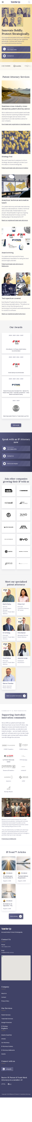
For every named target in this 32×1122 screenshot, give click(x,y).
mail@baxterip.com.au (7, 952)
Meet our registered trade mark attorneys (15, 220)
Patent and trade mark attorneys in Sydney (15, 168)
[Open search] (29, 2)
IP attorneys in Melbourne (9, 839)
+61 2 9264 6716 (5, 946)
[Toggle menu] (5, 2)
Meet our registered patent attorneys (13, 314)
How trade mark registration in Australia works (16, 124)
